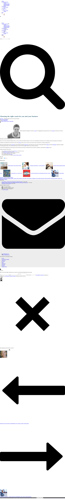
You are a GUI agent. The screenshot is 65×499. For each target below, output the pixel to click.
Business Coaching (7, 4)
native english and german (40, 178)
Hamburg (20, 178)
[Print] (0, 122)
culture (8, 121)
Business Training (6, 5)
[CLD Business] (10, 19)
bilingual (1, 178)
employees (54, 144)
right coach (8, 153)
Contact (3, 9)
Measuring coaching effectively (6, 183)
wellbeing (5, 179)
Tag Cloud (3, 263)
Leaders (5, 2)
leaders (47, 144)
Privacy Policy (6, 10)
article (53, 130)
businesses (26, 144)
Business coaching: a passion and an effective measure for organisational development (15, 182)
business (19, 142)
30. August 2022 (4, 120)
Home (3, 1)
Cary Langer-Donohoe (4, 119)
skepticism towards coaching (10, 151)
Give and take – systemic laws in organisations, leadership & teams (12, 181)
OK (37, 497)
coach (35, 130)
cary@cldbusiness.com (5, 253)
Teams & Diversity (6, 3)
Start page (1, 118)
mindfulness (34, 178)
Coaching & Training (5, 259)
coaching (12, 144)
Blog (2, 12)
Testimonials (4, 6)
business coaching (3, 121)
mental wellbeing (29, 178)
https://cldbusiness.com (6, 254)
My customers (6, 7)
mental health (11, 121)
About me (3, 30)
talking (47, 147)
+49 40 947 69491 (5, 189)
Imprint (5, 11)
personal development (54, 178)
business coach (5, 178)
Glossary (5, 8)
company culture (16, 178)
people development (47, 178)
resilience (59, 178)
